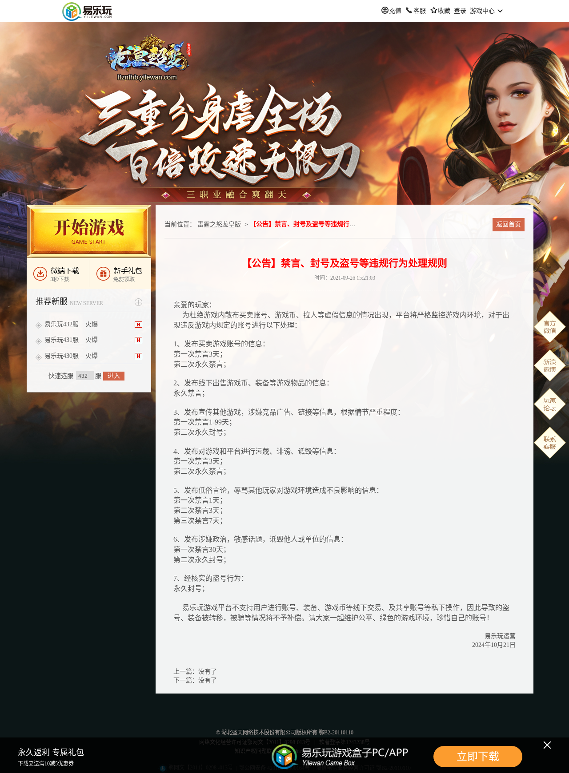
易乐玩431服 (61, 340)
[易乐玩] (87, 11)
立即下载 (478, 756)
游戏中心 (482, 11)
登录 (460, 11)
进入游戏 (89, 231)
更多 (138, 302)
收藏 (444, 11)
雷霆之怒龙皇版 (219, 224)
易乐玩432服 (61, 324)
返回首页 (508, 224)
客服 (419, 11)
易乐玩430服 (61, 356)
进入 (114, 376)
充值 (395, 11)
